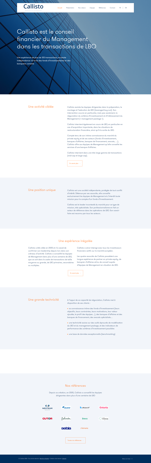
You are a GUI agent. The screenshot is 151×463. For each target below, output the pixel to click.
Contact (112, 8)
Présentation (70, 8)
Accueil (60, 8)
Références (102, 8)
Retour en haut (126, 459)
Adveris (64, 458)
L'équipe (92, 8)
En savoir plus (74, 163)
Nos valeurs (82, 8)
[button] (120, 7)
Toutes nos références (75, 440)
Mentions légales (44, 458)
